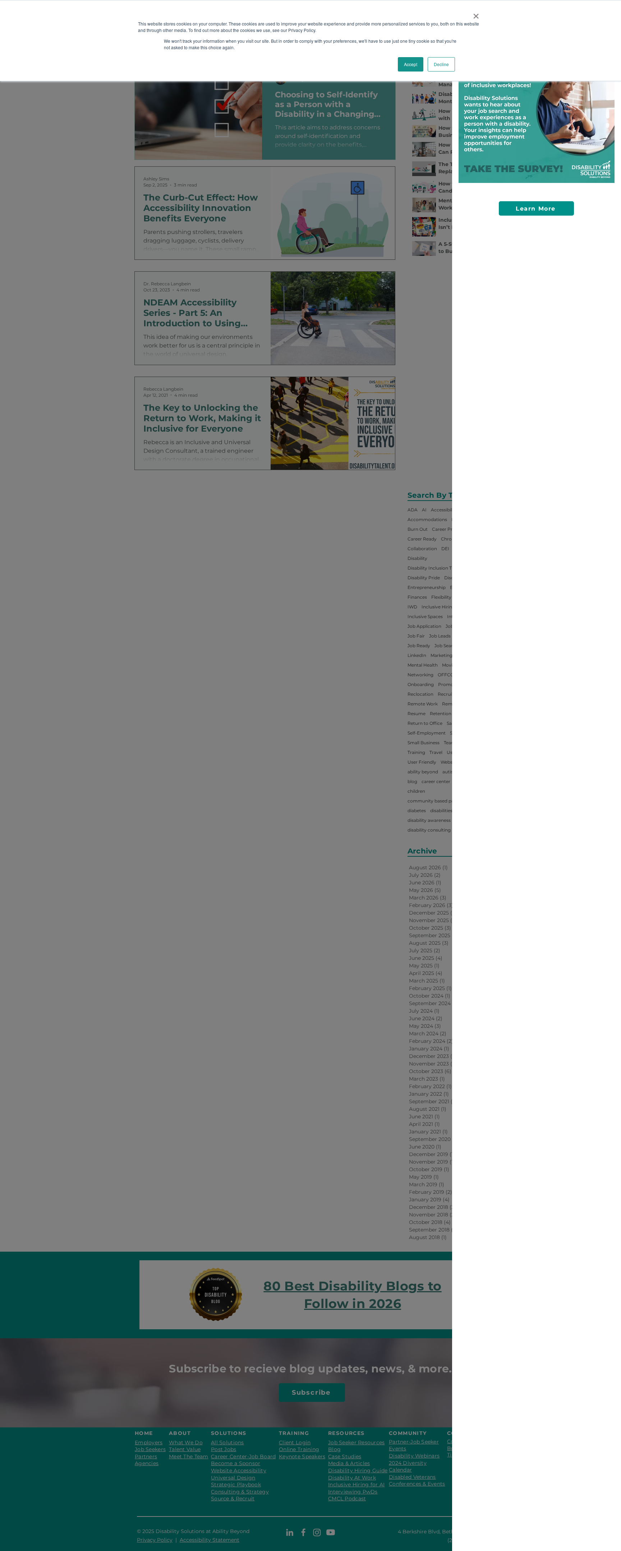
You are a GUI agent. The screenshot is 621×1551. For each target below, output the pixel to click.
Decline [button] (441, 64)
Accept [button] (410, 64)
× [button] (476, 13)
